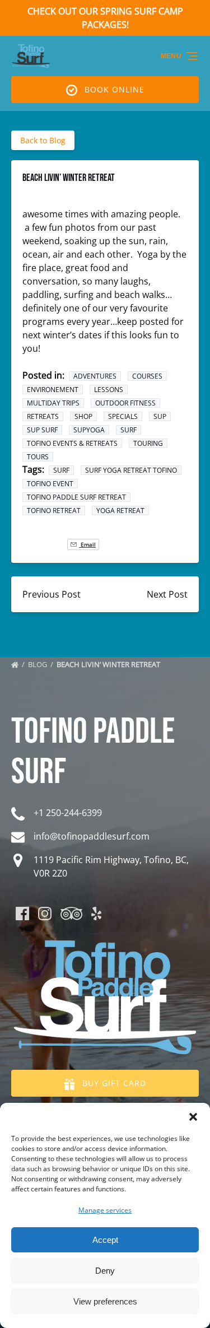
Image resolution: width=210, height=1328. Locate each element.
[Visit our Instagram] (45, 913)
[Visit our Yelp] (96, 913)
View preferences (105, 1301)
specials (123, 416)
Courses (147, 376)
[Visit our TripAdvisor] (71, 913)
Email (87, 544)
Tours (38, 457)
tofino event (50, 483)
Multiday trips (53, 403)
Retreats (43, 416)
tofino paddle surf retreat (76, 497)
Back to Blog (43, 140)
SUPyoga (89, 430)
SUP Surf (42, 430)
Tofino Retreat (54, 510)
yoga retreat (120, 510)
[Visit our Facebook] (22, 913)
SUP (159, 416)
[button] (193, 1116)
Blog (38, 664)
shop (83, 416)
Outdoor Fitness (125, 403)
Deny (105, 1270)
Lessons (108, 389)
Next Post (167, 594)
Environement (52, 389)
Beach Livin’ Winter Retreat (109, 664)
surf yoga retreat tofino (131, 470)
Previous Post (51, 594)
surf (128, 430)
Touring (148, 443)
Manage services (105, 1210)
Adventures (94, 376)
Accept (105, 1240)
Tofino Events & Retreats (72, 443)
